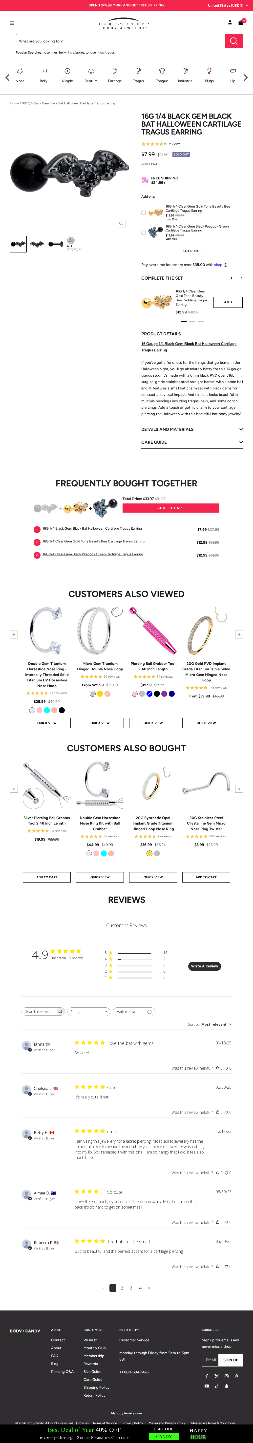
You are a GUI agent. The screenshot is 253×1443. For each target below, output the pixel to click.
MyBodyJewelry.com (126, 1413)
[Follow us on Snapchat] (227, 1386)
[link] (32, 710)
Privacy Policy (133, 1423)
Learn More (171, 219)
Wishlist (90, 1340)
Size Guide (92, 1371)
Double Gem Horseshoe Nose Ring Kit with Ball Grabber (100, 823)
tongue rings (94, 52)
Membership (94, 1356)
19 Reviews (172, 144)
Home (14, 103)
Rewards (91, 1364)
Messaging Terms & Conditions (213, 1423)
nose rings (50, 52)
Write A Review (204, 966)
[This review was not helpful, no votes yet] (226, 1068)
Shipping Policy (96, 1387)
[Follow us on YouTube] (207, 1386)
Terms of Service (105, 1423)
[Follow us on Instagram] (227, 1376)
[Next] (245, 77)
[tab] (184, 321)
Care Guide (93, 1379)
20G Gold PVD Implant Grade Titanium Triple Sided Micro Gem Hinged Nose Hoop (206, 672)
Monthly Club (95, 1348)
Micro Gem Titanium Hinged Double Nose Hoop (100, 666)
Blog (55, 1364)
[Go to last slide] (228, 278)
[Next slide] (238, 278)
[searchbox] (39, 1011)
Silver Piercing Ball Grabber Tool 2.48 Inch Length (46, 821)
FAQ (55, 1356)
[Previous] (7, 77)
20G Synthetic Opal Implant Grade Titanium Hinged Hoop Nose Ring (153, 823)
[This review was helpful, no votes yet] (217, 1068)
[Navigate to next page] (149, 1288)
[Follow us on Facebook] (207, 1376)
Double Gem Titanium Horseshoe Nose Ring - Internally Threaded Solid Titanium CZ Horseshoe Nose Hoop (47, 674)
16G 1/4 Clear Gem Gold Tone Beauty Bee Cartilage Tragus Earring (192, 298)
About (56, 1348)
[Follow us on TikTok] (217, 1386)
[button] (14, 634)
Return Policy (94, 1395)
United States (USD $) (225, 5)
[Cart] (240, 23)
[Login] (230, 23)
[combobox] (88, 1011)
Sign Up (230, 1360)
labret (79, 52)
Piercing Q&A (62, 1371)
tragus (110, 52)
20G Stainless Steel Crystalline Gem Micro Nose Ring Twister (206, 823)
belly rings (66, 52)
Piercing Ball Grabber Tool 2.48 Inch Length (153, 666)
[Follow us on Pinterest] (236, 1376)
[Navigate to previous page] (104, 1288)
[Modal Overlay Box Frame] (126, 1433)
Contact (58, 1340)
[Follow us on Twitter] (217, 1376)
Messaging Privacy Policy (167, 1423)
